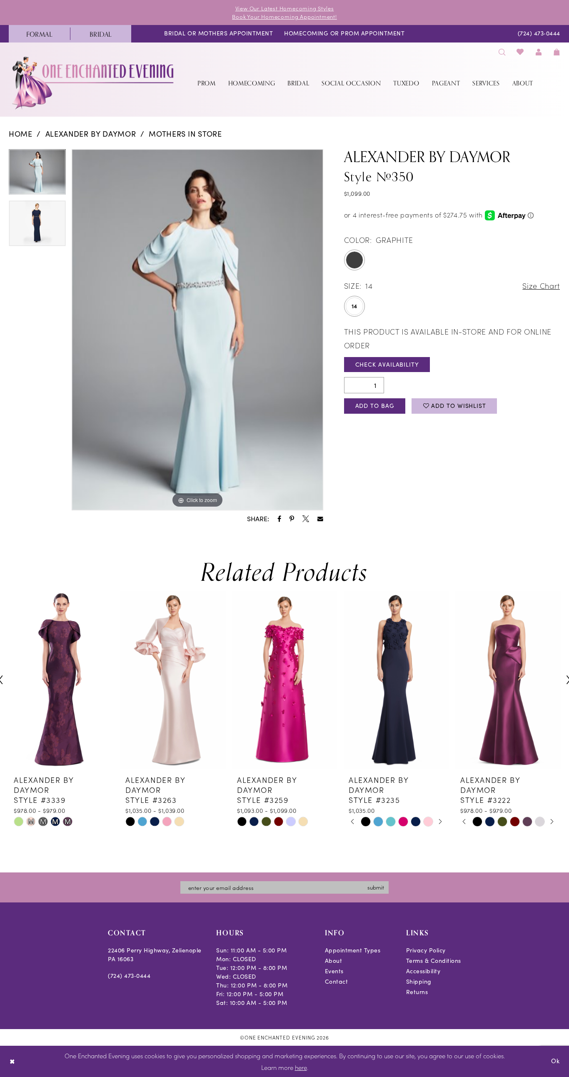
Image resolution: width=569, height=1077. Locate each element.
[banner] (94, 83)
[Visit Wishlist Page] (520, 52)
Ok (555, 1061)
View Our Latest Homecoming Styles (284, 8)
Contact (336, 981)
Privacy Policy (426, 950)
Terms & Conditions (433, 961)
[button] (538, 52)
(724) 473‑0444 (129, 976)
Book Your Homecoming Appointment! (284, 16)
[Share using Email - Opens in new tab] (320, 519)
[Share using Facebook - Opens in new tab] (279, 518)
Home (20, 134)
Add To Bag (374, 406)
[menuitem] (39, 33)
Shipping (419, 981)
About (333, 961)
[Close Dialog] (12, 1061)
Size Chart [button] (541, 285)
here (301, 1067)
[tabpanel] (37, 175)
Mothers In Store (185, 134)
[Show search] (502, 52)
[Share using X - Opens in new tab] (305, 518)
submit (375, 887)
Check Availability (387, 364)
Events (334, 971)
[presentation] (61, 680)
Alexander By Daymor (90, 134)
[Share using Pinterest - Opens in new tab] (291, 518)
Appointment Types (353, 950)
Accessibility (423, 971)
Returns (417, 992)
